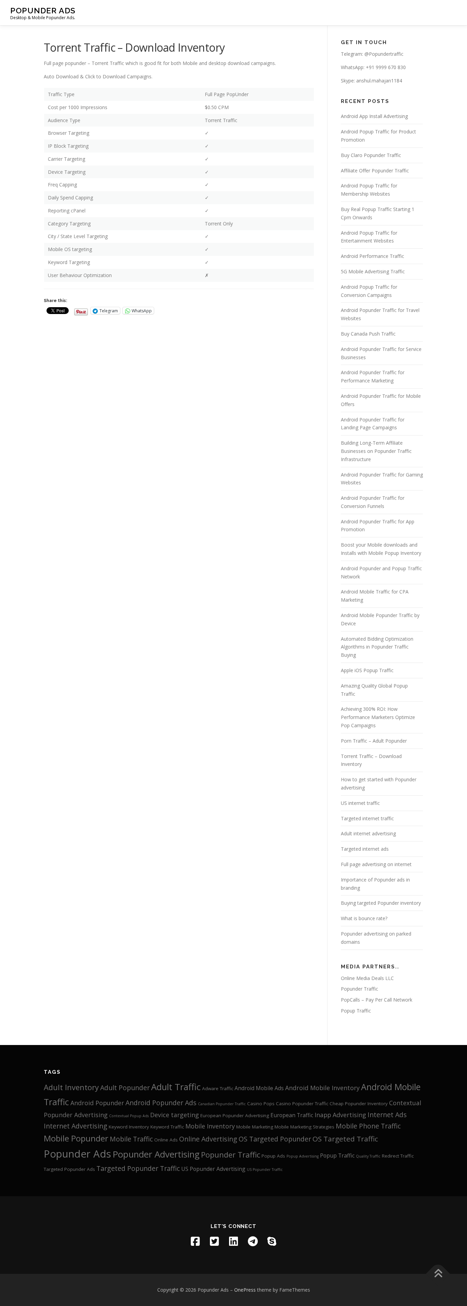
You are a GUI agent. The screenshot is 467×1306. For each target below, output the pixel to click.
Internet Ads (387, 1114)
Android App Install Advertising (374, 116)
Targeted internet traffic (367, 818)
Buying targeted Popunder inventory (381, 903)
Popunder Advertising (156, 1154)
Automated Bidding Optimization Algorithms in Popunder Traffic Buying (377, 647)
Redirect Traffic (398, 1156)
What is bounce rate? (364, 918)
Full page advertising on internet (376, 864)
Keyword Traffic (167, 1127)
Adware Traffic (217, 1088)
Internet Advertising (75, 1126)
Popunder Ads (43, 10)
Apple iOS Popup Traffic (367, 670)
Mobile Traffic (131, 1139)
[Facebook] (195, 1241)
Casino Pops (261, 1103)
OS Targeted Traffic (345, 1139)
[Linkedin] (233, 1241)
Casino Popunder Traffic (302, 1103)
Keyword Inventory (129, 1127)
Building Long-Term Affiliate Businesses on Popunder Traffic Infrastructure (376, 451)
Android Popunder (97, 1103)
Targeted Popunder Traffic (138, 1168)
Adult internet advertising (368, 833)
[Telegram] (253, 1241)
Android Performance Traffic (372, 256)
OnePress (245, 1290)
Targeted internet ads (365, 849)
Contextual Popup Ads (129, 1115)
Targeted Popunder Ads (69, 1169)
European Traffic (291, 1115)
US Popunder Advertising (213, 1169)
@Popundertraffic (383, 54)
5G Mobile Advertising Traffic (373, 271)
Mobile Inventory (210, 1126)
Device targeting (174, 1115)
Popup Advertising (302, 1156)
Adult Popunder (125, 1087)
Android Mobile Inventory (322, 1088)
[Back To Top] (438, 1274)
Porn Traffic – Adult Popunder (374, 740)
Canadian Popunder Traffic (222, 1103)
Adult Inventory (71, 1087)
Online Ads (166, 1140)
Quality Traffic (368, 1156)
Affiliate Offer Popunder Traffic (375, 170)
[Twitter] (214, 1241)
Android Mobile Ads (259, 1088)
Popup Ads (273, 1156)
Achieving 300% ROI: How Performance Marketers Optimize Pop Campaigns (378, 717)
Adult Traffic (176, 1087)
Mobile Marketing (254, 1127)
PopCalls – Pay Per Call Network (376, 999)
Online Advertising (208, 1139)
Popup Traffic (356, 1010)
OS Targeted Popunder (275, 1139)
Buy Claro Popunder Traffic (371, 155)
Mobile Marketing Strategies (304, 1127)
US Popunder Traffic (265, 1169)
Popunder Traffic (359, 988)
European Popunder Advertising (234, 1115)
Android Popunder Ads (161, 1102)
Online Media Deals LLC (367, 978)
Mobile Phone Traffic (368, 1126)
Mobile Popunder (76, 1138)
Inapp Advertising (340, 1115)
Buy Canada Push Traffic (368, 333)
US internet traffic (360, 803)
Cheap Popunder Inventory (359, 1103)
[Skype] (272, 1241)
